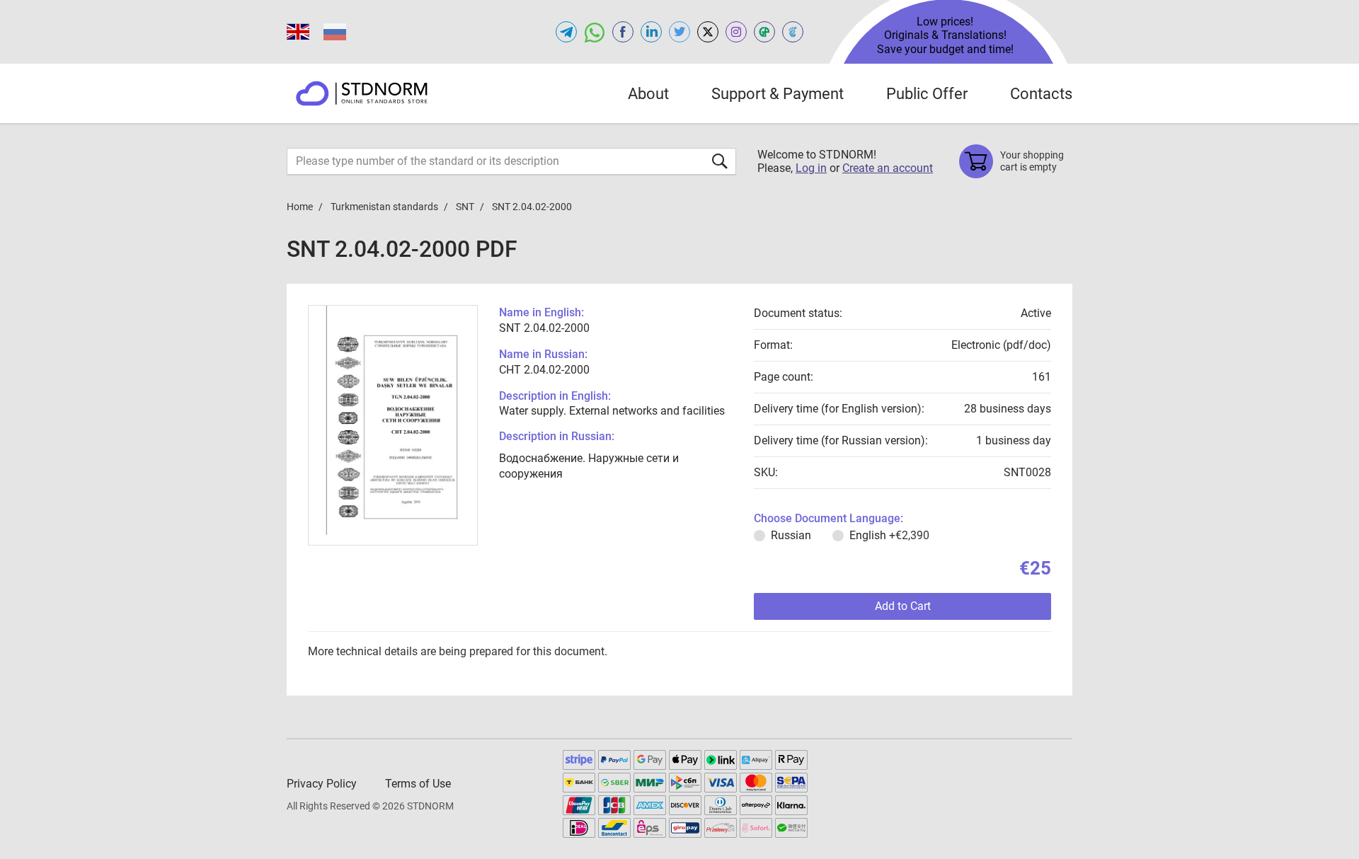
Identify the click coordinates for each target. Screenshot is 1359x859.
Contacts (1041, 94)
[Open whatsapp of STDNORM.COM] (594, 31)
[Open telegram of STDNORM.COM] (566, 31)
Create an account (887, 168)
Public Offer (927, 94)
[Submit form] (720, 161)
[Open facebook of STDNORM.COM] (622, 31)
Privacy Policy (322, 783)
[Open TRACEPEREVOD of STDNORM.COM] (792, 31)
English (889, 535)
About (648, 94)
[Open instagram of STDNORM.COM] (736, 31)
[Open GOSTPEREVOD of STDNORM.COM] (764, 31)
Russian (791, 535)
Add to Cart (903, 606)
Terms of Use (418, 783)
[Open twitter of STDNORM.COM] (679, 31)
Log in (811, 168)
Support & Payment (777, 94)
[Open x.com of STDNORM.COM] (707, 31)
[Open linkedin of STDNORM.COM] (651, 31)
